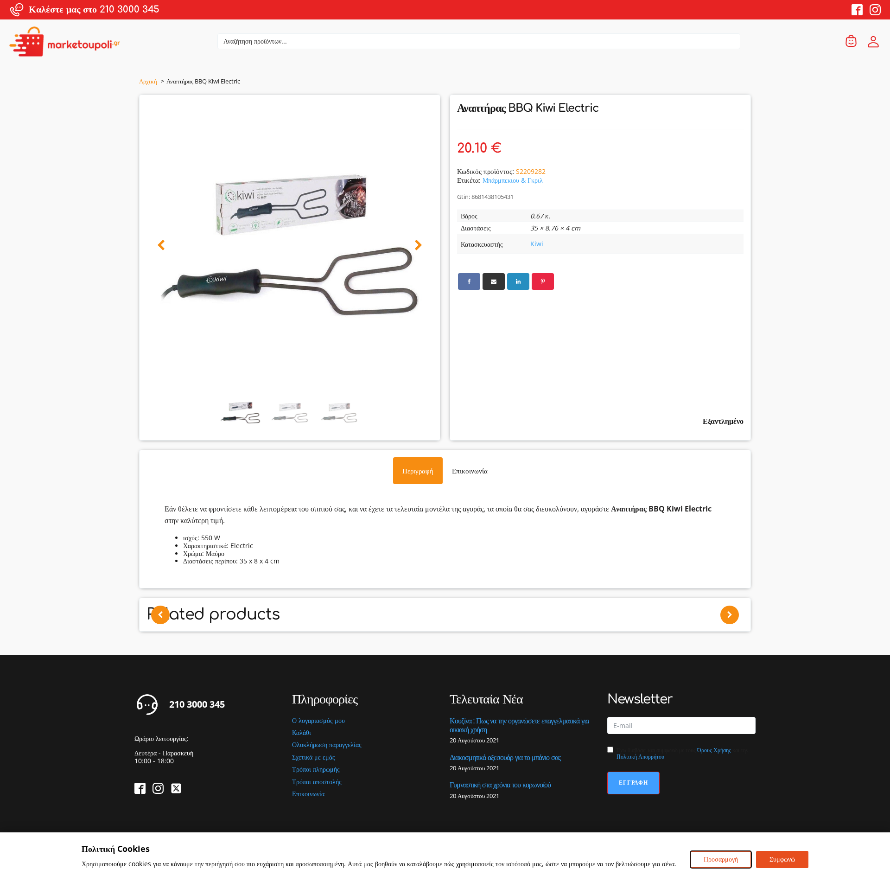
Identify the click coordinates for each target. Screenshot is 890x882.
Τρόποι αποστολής (317, 782)
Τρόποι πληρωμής (316, 769)
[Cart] (851, 41)
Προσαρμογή (721, 859)
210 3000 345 (197, 704)
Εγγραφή (633, 782)
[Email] (494, 281)
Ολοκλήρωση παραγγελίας (327, 745)
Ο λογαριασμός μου (318, 721)
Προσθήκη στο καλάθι (407, 642)
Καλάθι (301, 733)
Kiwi (536, 243)
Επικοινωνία (308, 794)
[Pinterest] (543, 281)
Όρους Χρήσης (714, 750)
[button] (161, 245)
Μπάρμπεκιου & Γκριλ (513, 180)
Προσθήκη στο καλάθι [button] (283, 642)
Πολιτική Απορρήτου (640, 757)
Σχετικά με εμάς (313, 757)
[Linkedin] (518, 281)
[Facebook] (469, 281)
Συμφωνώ (782, 859)
